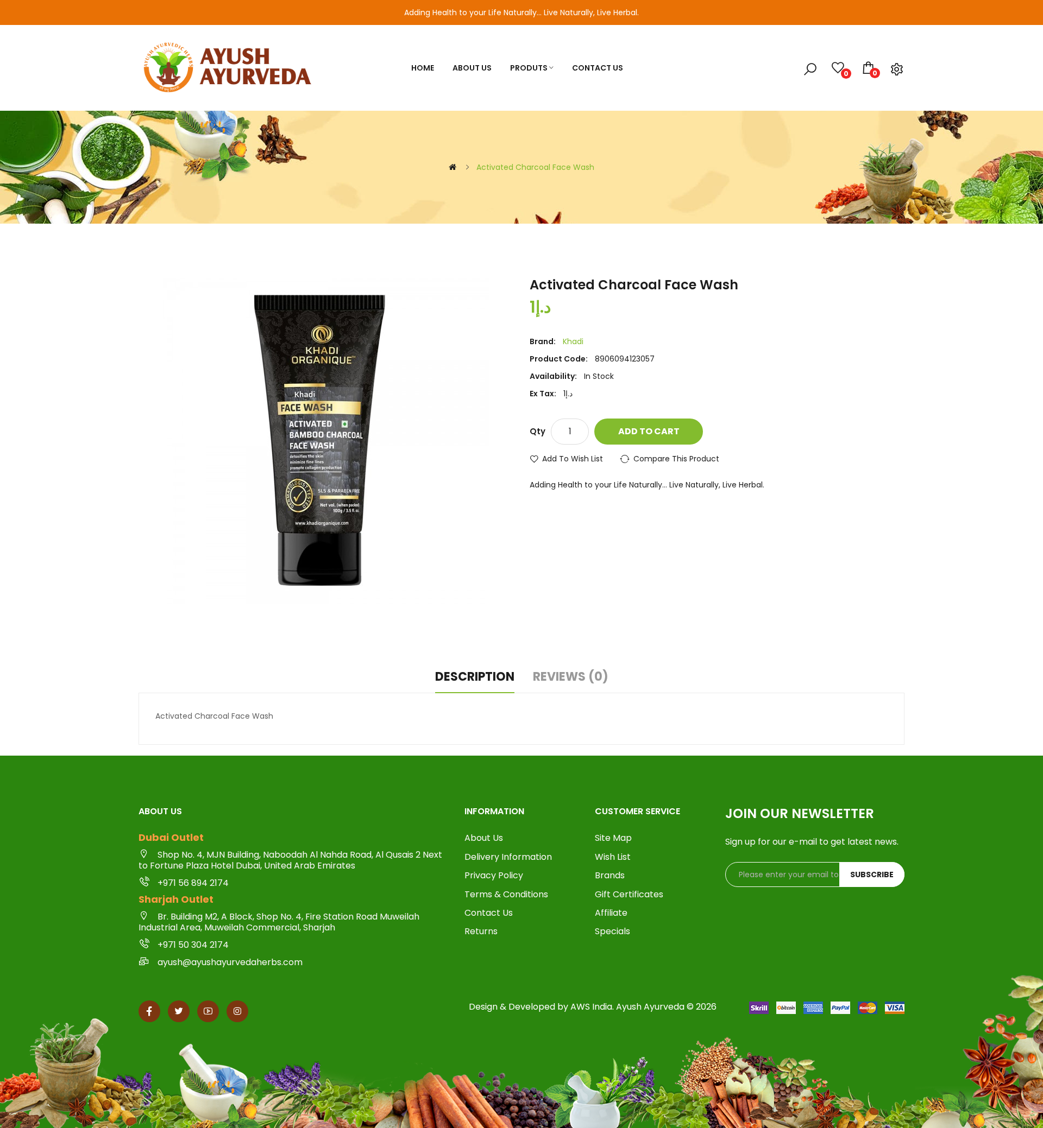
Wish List (613, 857)
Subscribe (872, 874)
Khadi (573, 341)
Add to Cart (649, 431)
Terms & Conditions (506, 895)
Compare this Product (676, 458)
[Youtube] (208, 1011)
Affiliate (611, 913)
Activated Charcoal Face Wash (535, 167)
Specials (612, 931)
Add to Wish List (572, 458)
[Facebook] (149, 1011)
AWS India (591, 1006)
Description (474, 677)
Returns (481, 931)
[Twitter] (179, 1011)
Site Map (613, 838)
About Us (483, 838)
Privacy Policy (493, 876)
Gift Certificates (629, 895)
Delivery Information (508, 857)
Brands (610, 876)
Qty (537, 431)
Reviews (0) (570, 677)
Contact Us (488, 913)
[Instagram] (237, 1011)
